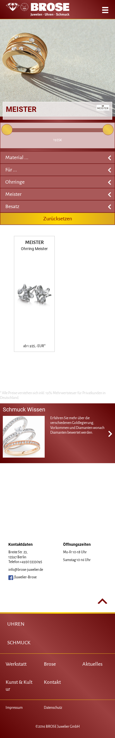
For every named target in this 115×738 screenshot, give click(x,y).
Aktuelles (92, 664)
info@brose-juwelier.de (25, 570)
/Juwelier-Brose (25, 577)
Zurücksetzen (57, 218)
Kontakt (52, 682)
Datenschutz (53, 708)
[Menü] (105, 10)
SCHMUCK (18, 642)
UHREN (16, 624)
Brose (50, 664)
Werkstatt (16, 664)
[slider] (7, 129)
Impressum (14, 708)
